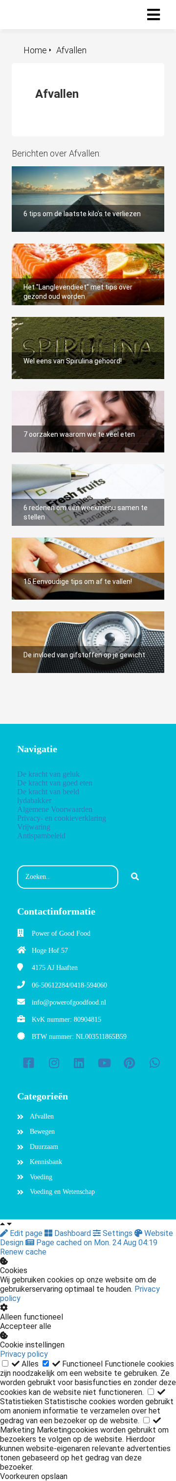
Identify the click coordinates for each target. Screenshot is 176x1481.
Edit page (26, 1233)
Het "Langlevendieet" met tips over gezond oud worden (86, 253)
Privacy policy (24, 1354)
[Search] (135, 877)
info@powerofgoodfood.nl (69, 1002)
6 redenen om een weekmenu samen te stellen (79, 473)
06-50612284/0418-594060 (69, 985)
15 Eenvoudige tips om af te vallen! (72, 542)
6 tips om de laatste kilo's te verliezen (77, 171)
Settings (117, 1233)
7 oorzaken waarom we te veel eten (73, 395)
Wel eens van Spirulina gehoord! (66, 321)
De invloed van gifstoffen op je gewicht (80, 616)
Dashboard (72, 1233)
